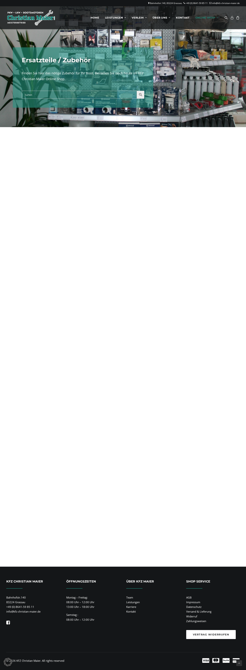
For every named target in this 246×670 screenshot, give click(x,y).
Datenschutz (194, 607)
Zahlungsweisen (196, 621)
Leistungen (114, 17)
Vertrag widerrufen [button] (211, 634)
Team (129, 597)
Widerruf (191, 616)
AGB (189, 597)
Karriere (131, 607)
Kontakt (183, 17)
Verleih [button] (138, 17)
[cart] (237, 17)
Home (95, 17)
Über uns (160, 17)
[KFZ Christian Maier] (31, 18)
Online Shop (205, 17)
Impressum (193, 602)
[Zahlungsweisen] (180, 661)
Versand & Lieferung (198, 611)
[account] (232, 17)
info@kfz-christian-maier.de (226, 3)
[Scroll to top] (239, 663)
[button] (227, 17)
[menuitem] (95, 17)
